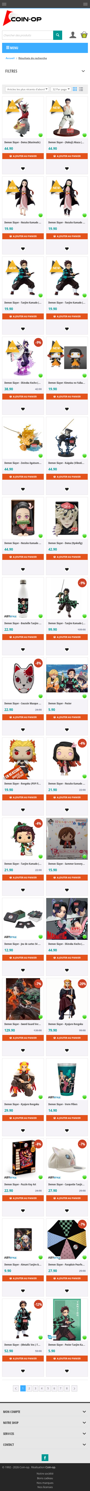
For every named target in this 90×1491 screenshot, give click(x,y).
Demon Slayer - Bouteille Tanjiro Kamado (23, 623)
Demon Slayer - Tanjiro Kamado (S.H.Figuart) (67, 623)
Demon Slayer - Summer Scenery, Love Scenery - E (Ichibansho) (67, 864)
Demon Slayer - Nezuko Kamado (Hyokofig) (23, 543)
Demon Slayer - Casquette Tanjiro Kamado (67, 1184)
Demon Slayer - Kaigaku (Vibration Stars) (67, 463)
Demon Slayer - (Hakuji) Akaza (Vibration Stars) (67, 142)
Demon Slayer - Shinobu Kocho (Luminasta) (23, 383)
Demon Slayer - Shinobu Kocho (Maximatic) (67, 944)
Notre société (45, 1473)
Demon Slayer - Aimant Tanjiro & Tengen (23, 1264)
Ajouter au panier (25, 156)
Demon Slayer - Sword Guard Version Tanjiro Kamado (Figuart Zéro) (23, 1024)
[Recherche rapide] (57, 35)
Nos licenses (45, 1487)
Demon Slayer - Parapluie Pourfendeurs (67, 1264)
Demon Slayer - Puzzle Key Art (20, 1184)
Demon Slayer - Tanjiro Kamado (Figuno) (23, 302)
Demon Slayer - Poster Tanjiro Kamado (67, 1344)
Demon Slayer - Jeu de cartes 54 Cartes (23, 944)
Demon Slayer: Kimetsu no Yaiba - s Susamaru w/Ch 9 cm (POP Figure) (67, 383)
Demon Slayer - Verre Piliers (62, 1104)
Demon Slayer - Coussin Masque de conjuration (23, 703)
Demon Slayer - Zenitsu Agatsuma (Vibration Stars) (23, 463)
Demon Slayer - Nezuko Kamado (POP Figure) (67, 783)
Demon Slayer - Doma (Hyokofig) (65, 543)
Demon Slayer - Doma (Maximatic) (22, 142)
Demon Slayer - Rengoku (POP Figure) (23, 783)
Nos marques (45, 1483)
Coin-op (50, 1467)
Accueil (10, 58)
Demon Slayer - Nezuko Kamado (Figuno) (23, 222)
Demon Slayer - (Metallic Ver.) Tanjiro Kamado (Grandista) (23, 1344)
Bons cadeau (45, 1478)
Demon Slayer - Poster (59, 703)
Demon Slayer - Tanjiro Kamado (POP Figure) (23, 864)
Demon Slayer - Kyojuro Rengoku (65, 1024)
